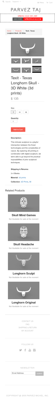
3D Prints (24, 181)
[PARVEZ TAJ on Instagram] (34, 350)
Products (18, 31)
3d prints (22, 177)
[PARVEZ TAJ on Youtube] (30, 350)
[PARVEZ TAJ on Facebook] (25, 350)
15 (26, 112)
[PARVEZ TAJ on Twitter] (21, 350)
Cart (50, 3)
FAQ (27, 324)
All (30, 181)
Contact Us (27, 321)
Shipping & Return (28, 327)
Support (16, 2)
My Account (27, 330)
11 (20, 112)
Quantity (14, 118)
